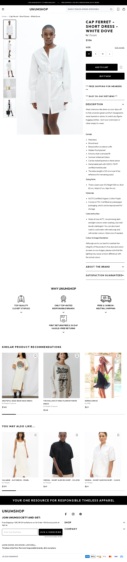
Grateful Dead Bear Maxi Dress (17, 401)
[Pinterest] (80, 514)
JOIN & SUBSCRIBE (50, 532)
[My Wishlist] (118, 9)
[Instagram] (73, 514)
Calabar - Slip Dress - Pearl (15, 480)
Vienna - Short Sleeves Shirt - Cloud (102, 480)
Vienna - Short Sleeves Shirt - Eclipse (61, 480)
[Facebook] (65, 514)
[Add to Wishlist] (121, 67)
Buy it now (105, 76)
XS (89, 54)
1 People (93, 35)
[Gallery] (42, 77)
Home (4, 16)
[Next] (79, 77)
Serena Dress (91, 401)
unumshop (39, 9)
